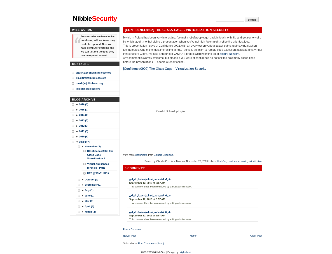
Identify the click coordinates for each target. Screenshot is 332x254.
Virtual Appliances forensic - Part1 (98, 166)
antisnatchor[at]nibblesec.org (93, 72)
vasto (244, 161)
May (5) (89, 201)
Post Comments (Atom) (151, 243)
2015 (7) (83, 109)
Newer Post (129, 235)
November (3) (93, 146)
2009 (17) (84, 142)
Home (193, 235)
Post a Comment (132, 229)
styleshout (185, 252)
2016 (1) (83, 104)
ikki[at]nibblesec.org (88, 88)
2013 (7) (83, 120)
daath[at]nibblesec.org (89, 83)
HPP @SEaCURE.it (98, 173)
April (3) (89, 206)
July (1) (89, 190)
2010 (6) (83, 136)
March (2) (90, 211)
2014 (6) (83, 115)
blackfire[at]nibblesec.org (91, 78)
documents (141, 154)
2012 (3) (83, 126)
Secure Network (229, 53)
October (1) (91, 179)
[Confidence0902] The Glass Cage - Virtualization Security (177, 30)
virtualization (255, 161)
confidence (234, 161)
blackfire (221, 161)
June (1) (89, 195)
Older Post (256, 235)
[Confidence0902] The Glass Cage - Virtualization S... (100, 155)
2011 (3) (83, 131)
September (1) (93, 184)
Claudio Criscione (163, 154)
